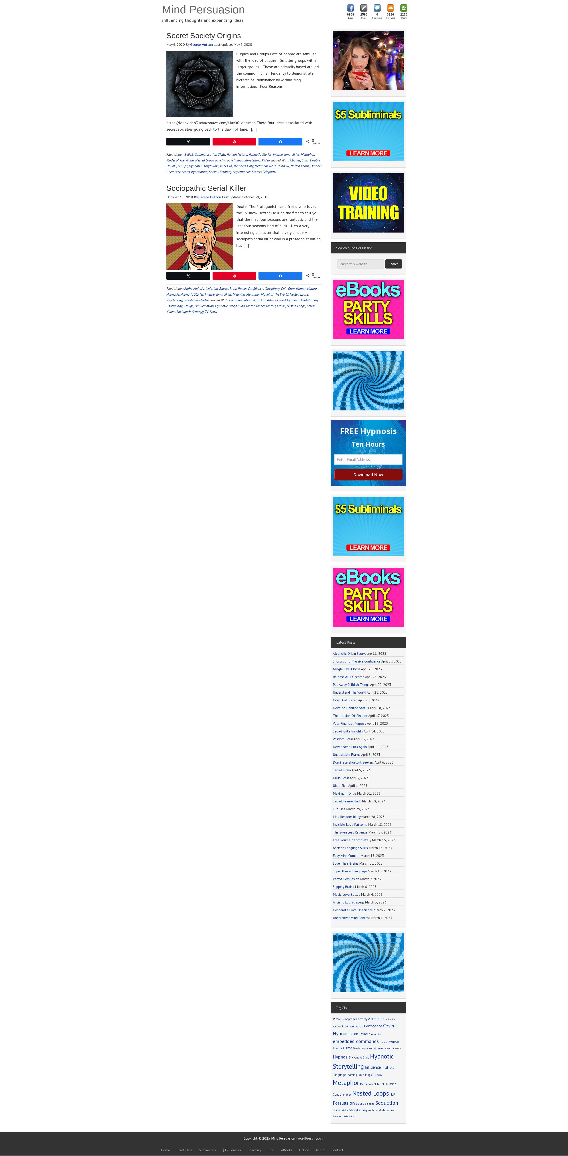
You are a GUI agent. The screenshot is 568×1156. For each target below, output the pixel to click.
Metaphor (307, 154)
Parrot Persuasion (346, 879)
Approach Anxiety (356, 1019)
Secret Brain (342, 770)
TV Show (211, 311)
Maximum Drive (344, 793)
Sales (360, 1103)
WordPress (305, 1138)
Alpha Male (192, 288)
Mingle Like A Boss (346, 669)
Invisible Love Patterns (350, 824)
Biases (223, 288)
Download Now (368, 474)
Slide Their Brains (345, 863)
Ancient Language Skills (350, 848)
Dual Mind (360, 1034)
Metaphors (366, 1084)
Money (347, 1094)
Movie (281, 306)
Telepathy (269, 171)
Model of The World (180, 160)
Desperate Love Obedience (353, 910)
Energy (383, 1042)
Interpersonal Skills (286, 154)
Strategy (197, 311)
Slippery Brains (343, 886)
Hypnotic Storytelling (204, 166)
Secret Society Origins (203, 35)
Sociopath (183, 311)
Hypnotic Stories (260, 154)
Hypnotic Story (360, 1057)
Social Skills (340, 1110)
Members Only (243, 166)
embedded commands (356, 1041)
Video (266, 160)
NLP (392, 1094)
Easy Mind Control (346, 855)
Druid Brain (341, 778)
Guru (291, 288)
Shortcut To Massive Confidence (357, 661)
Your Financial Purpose (349, 723)
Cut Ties (339, 809)
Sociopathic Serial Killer (206, 188)
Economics (375, 1034)
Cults (305, 160)
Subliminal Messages (381, 1110)
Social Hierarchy (220, 171)
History (381, 1048)
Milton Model (255, 306)
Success (338, 1116)
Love (361, 1075)
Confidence (255, 288)
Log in (320, 1138)
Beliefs (188, 154)
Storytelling (252, 160)
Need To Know (279, 166)
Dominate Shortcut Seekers (353, 762)
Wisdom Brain (343, 739)
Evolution (394, 1042)
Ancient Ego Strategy (348, 902)
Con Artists (268, 300)
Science (370, 1103)
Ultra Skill (340, 785)
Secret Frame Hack (347, 801)
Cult (284, 288)
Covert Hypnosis (288, 300)
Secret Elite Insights (348, 731)
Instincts (388, 1067)
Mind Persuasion (203, 9)
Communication (352, 1026)
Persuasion (344, 1103)
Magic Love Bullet (346, 894)
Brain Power (238, 288)
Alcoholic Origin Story (349, 653)
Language (339, 1075)
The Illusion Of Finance (350, 715)
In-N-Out (226, 166)
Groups (182, 166)
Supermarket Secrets (247, 171)
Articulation (209, 288)
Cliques (295, 160)
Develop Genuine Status (351, 708)
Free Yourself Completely (352, 840)
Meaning (239, 294)
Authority (390, 1019)
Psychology (235, 160)
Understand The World (349, 692)
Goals (357, 1048)
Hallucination (204, 306)
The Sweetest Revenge (350, 832)
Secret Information (194, 171)
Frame (337, 1048)
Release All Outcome (348, 676)
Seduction (386, 1102)
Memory (377, 1074)
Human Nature (237, 154)
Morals (271, 306)
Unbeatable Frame (347, 754)
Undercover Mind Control (351, 917)
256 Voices (338, 1019)
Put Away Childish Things (351, 684)
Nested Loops (204, 160)
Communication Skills (210, 154)
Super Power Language (350, 871)
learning (352, 1074)
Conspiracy (272, 288)
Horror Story (394, 1048)
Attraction (376, 1018)
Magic (369, 1074)
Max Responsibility (346, 816)
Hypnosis (172, 294)
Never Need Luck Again (350, 746)
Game (347, 1048)
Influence (373, 1067)
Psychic (220, 160)
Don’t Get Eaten (345, 700)
